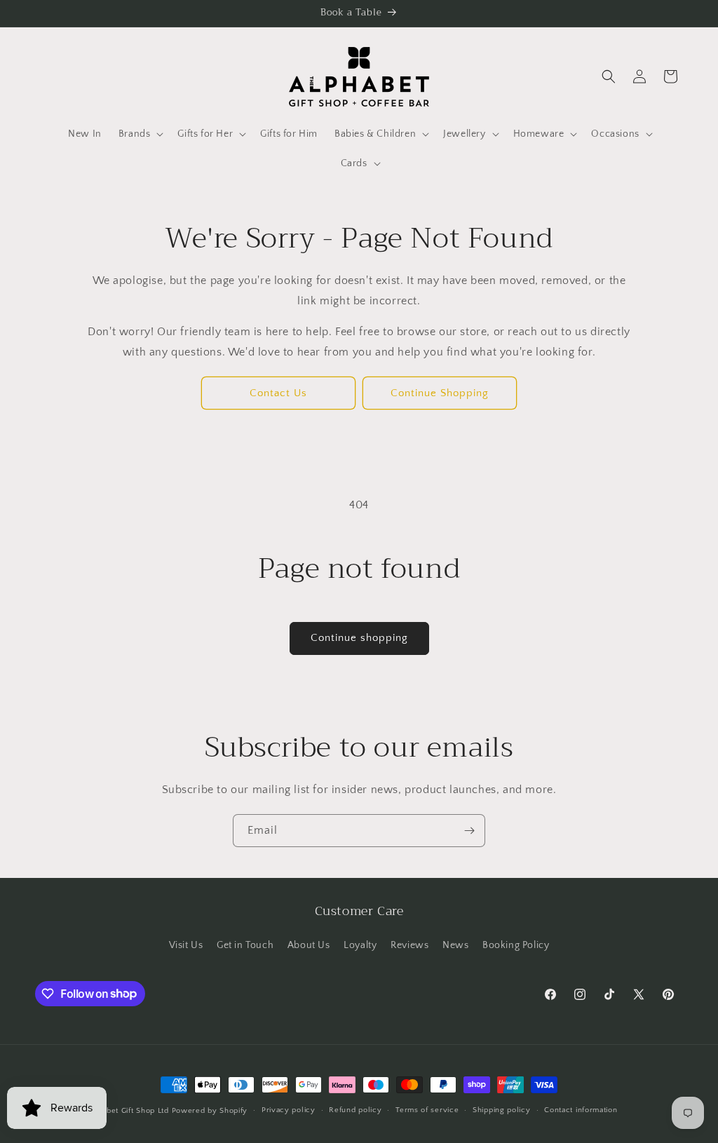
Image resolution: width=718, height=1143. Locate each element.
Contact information (580, 1110)
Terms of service (427, 1110)
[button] (140, 134)
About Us (308, 945)
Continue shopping (359, 638)
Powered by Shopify (210, 1111)
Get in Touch (245, 945)
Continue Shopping (440, 393)
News (455, 945)
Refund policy (355, 1110)
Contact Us (278, 393)
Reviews (409, 945)
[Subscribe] (469, 830)
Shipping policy (502, 1110)
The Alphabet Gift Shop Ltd (119, 1111)
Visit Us (186, 945)
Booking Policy (515, 945)
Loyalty (360, 945)
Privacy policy (289, 1110)
